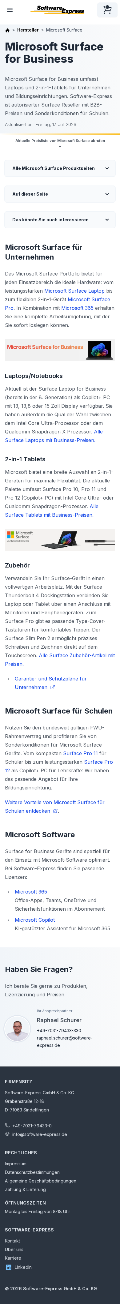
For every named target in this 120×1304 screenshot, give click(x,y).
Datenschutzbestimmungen (32, 1172)
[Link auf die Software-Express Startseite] (57, 9)
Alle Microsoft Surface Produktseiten (53, 168)
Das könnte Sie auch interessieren (50, 219)
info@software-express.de (39, 1134)
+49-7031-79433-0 (32, 1125)
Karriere (13, 1258)
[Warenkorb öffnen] (107, 9)
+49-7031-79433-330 (59, 1030)
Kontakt (12, 1240)
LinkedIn (23, 1267)
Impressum (15, 1163)
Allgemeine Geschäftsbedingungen (40, 1180)
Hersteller (28, 29)
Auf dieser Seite (30, 194)
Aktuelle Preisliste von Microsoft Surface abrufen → (60, 143)
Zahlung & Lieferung (25, 1189)
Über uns (14, 1249)
